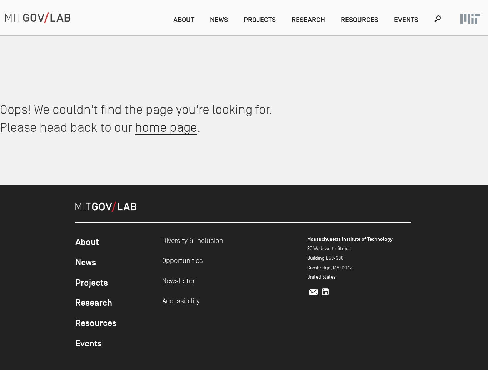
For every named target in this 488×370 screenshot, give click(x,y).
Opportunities (182, 260)
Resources (359, 19)
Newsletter (178, 281)
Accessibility (181, 301)
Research (308, 19)
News (219, 19)
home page (166, 127)
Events (406, 19)
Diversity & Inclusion (192, 240)
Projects (260, 19)
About (183, 19)
